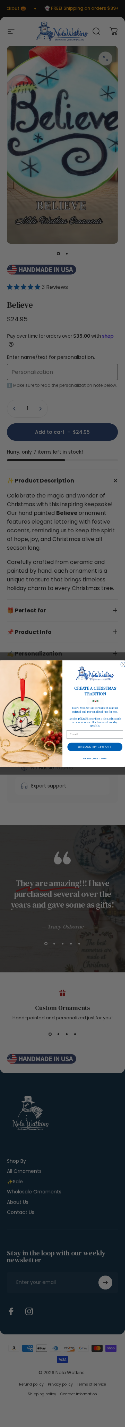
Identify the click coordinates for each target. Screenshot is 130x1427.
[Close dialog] (123, 664)
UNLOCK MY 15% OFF (95, 746)
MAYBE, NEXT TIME (95, 758)
